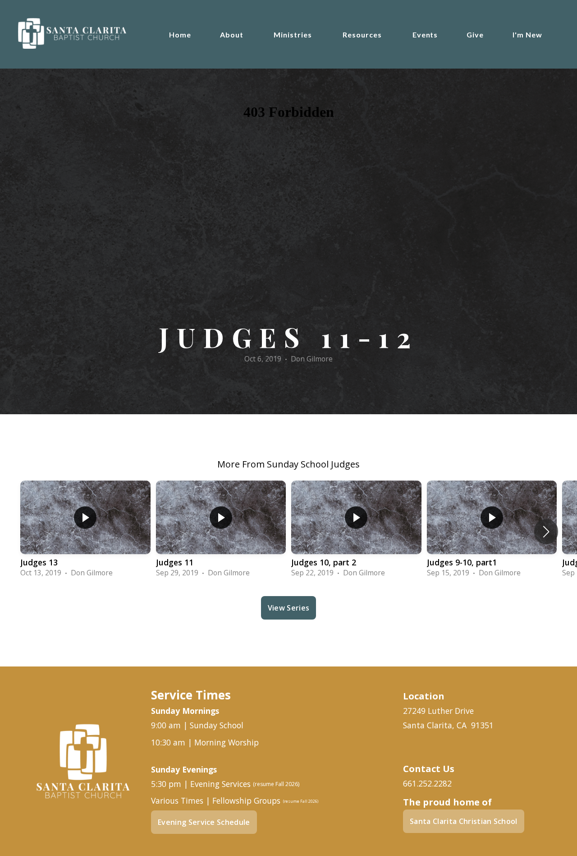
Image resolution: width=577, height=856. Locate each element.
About (232, 34)
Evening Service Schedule (204, 822)
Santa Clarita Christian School (463, 821)
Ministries (294, 34)
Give (475, 34)
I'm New (527, 34)
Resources (363, 34)
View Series (289, 608)
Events (425, 34)
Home (180, 34)
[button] (546, 531)
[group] (85, 532)
